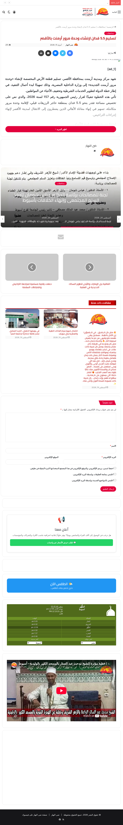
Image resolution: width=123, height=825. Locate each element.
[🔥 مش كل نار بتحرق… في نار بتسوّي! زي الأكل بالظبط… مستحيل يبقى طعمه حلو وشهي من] (99, 319)
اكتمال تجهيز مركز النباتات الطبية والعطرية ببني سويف (63, 332)
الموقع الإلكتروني (51, 457)
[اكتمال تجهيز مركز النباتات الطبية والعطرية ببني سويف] (61, 318)
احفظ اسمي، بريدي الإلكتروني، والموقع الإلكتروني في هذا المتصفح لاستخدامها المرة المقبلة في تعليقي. (72, 468)
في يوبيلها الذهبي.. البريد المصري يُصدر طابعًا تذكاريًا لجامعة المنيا (24, 332)
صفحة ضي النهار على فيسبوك (34, 815)
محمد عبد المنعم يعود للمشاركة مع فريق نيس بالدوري (86, 2)
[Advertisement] (61, 767)
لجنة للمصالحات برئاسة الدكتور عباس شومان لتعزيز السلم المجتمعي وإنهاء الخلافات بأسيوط (61, 197)
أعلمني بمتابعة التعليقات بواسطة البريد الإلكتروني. (93, 474)
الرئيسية (110, 27)
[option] (61, 197)
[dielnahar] (95, 12)
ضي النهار (55, 815)
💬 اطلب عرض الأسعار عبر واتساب (61, 542)
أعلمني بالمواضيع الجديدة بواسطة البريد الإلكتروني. (93, 480)
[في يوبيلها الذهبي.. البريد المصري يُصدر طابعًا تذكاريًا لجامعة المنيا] (22, 318)
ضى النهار (69, 45)
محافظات (101, 27)
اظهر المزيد (61, 129)
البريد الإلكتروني (109, 457)
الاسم (113, 446)
